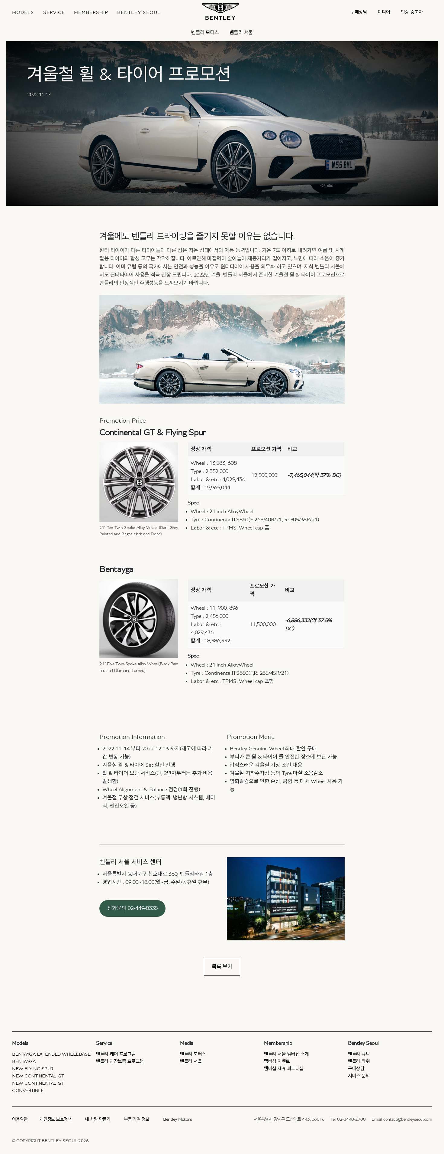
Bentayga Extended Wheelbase (51, 1054)
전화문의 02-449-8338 (132, 908)
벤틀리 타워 (359, 1061)
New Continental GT (38, 1076)
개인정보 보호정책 (56, 1119)
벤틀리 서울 (241, 32)
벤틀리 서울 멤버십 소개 (286, 1054)
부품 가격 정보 (137, 1119)
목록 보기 (222, 966)
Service (54, 12)
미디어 (384, 12)
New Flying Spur (32, 1068)
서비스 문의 (359, 1076)
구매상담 (359, 12)
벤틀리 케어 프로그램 (116, 1054)
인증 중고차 (412, 12)
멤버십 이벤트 (277, 1061)
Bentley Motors (177, 1119)
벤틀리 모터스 (205, 32)
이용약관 (19, 1119)
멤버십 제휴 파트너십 (284, 1068)
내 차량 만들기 (98, 1119)
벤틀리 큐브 (359, 1054)
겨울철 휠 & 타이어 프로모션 (129, 75)
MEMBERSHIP (91, 12)
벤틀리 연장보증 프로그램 (120, 1061)
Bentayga (23, 1061)
